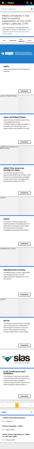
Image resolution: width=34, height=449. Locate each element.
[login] (31, 3)
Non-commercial (21, 40)
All (4, 40)
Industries (24, 91)
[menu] (27, 3)
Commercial (12, 40)
